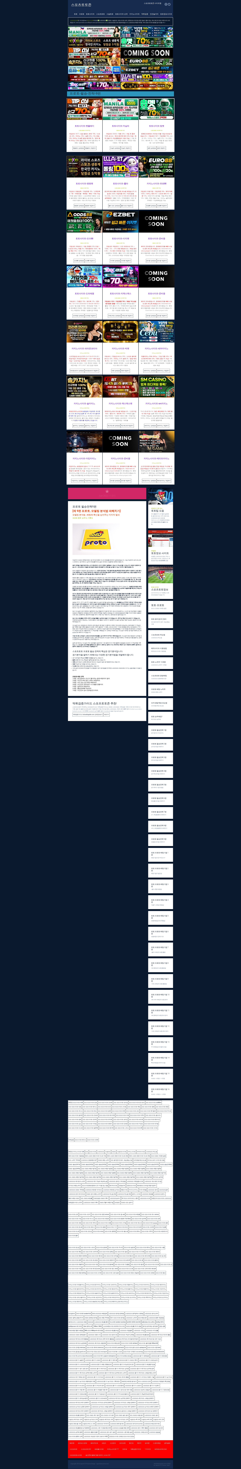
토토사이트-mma (98, 1231)
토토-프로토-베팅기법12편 (76, 1177)
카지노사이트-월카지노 (127, 1289)
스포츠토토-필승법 (154, 1432)
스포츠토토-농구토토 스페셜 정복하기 (103, 1407)
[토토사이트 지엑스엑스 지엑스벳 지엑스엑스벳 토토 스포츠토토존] (94, 86)
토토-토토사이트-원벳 (148, 1107)
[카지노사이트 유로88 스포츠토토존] (146, 62)
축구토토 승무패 (158, 1177)
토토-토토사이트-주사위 (116, 1247)
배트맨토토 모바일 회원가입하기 (146, 1185)
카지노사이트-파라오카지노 (112, 1297)
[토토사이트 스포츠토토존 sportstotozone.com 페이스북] (166, 5)
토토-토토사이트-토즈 (104, 1107)
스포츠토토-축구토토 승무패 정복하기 (119, 1398)
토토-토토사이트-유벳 (118, 1111)
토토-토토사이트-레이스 (90, 1107)
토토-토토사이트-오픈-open (111, 1273)
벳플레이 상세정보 (78, 148)
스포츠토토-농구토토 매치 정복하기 (125, 1407)
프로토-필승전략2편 (87, 1164)
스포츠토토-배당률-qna (142, 1335)
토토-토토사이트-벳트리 (153, 1252)
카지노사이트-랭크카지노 (111, 1289)
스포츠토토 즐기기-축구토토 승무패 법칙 (142, 1368)
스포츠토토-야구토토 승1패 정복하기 (101, 1402)
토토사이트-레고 (123, 1227)
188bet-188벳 (97, 1326)
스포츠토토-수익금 (139, 1330)
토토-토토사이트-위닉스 (75, 1111)
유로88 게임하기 (162, 206)
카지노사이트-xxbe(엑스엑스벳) (93, 1302)
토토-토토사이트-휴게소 (143, 1247)
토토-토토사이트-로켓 (153, 1218)
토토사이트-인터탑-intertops (76, 1347)
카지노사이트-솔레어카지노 (111, 1293)
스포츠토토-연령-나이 (94, 1335)
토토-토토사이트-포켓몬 (147, 1273)
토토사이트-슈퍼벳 (92, 1140)
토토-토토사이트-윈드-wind (110, 1268)
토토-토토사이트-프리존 (152, 1264)
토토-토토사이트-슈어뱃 (94, 1273)
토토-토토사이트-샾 (166, 1264)
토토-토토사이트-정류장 (106, 1252)
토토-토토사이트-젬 (137, 1260)
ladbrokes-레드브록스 (148, 1322)
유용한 (160, 555)
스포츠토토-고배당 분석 (141, 1432)
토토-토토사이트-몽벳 (74, 1119)
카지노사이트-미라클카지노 (76, 1285)
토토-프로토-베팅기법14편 (110, 1177)
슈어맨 (147, 1443)
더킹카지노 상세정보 (78, 481)
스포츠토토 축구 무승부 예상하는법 (97, 1181)
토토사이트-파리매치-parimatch (114, 1347)
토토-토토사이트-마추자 (137, 1115)
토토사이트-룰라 (73, 1235)
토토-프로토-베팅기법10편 (141, 1173)
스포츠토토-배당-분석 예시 (152, 1424)
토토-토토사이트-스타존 (119, 1107)
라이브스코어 (82, 1443)
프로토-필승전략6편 (140, 1164)
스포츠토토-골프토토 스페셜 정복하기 (125, 1411)
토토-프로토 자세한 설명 (158, 1156)
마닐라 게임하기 (126, 148)
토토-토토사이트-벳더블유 (148, 1111)
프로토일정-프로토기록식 (100, 1198)
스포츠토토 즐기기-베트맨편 (159, 1356)
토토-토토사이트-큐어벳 (105, 1119)
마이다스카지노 (133, 1190)
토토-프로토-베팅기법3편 (121, 1168)
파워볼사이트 (99, 1449)
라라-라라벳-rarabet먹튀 (83, 1313)
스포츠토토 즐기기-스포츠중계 (115, 1385)
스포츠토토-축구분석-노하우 (76, 1181)
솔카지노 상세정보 (78, 426)
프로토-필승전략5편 (127, 1164)
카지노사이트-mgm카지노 (94, 1293)
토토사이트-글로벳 (101, 1247)
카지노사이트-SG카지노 (145, 1297)
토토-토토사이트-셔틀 (158, 1247)
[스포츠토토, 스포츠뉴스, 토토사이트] (160, 496)
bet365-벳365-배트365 (134, 1322)
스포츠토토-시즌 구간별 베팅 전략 (101, 1428)
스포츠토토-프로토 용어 (151, 1415)
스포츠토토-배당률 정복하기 (76, 1415)
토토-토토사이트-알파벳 (75, 1115)
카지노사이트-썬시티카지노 (94, 1289)
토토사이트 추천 (120, 134)
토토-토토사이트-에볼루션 (76, 1264)
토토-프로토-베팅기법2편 (105, 1168)
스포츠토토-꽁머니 (159, 1194)
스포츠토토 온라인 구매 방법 (117, 1181)
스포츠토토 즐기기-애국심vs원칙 (78, 1398)
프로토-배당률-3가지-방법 (133, 1326)
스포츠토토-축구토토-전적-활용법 (78, 1339)
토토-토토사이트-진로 (90, 1102)
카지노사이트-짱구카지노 (93, 1285)
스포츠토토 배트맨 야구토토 (93, 1190)
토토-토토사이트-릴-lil (137, 1264)
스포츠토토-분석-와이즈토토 (76, 1194)
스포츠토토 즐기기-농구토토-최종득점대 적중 (81, 1381)
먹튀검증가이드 (136, 1449)
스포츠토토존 (74, 20)
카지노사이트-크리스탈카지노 (77, 1297)
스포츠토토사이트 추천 (84, 134)
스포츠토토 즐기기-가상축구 (151, 1385)
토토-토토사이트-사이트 (150, 1128)
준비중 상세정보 (151, 261)
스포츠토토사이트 (145, 1198)
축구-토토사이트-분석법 (117, 1318)
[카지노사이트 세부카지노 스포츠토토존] (146, 32)
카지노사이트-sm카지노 (127, 1293)
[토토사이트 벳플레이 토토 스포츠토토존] (94, 53)
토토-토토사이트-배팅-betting (77, 1273)
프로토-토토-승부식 (127, 1202)
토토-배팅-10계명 (104, 1318)
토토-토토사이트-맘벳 (104, 1111)
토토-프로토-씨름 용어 (136, 1415)
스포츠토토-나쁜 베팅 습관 (124, 1432)
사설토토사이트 (121, 1152)
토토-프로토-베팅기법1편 (89, 1168)
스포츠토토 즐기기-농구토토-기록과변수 (108, 1381)
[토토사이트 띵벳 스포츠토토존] (146, 42)
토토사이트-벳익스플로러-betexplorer (104, 1356)
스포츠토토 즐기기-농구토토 (164, 1377)
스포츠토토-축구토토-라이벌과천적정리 (126, 1339)
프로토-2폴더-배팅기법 (106, 1202)
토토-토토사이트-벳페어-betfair (77, 1256)
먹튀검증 (144, 14)
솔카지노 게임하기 (90, 426)
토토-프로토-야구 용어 (107, 1415)
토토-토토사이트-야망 (91, 1264)
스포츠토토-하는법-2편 (109, 1194)
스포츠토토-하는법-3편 (124, 1194)
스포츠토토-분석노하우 (151, 1313)
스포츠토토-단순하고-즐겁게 (141, 1390)
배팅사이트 (124, 1190)
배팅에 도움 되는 (160, 516)
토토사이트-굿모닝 (86, 1231)
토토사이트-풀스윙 (122, 1231)
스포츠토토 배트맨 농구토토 (111, 1190)
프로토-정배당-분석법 (91, 1318)
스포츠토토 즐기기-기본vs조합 (161, 1390)
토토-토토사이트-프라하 (90, 1119)
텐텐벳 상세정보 (79, 206)
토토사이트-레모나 (89, 1227)
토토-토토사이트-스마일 (119, 1223)
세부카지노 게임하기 (163, 371)
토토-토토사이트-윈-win (75, 1227)
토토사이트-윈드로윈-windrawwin (154, 1352)
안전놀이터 (154, 14)
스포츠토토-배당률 (147, 1194)
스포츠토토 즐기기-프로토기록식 (128, 1360)
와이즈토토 (94, 1443)
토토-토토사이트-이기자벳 (136, 1252)
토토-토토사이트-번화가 (105, 1124)
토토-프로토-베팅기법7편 (92, 1173)
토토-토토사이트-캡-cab (118, 1214)
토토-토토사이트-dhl (136, 1128)
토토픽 (124, 1449)
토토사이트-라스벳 (73, 1231)
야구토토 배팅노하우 (74, 1185)
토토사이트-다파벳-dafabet (129, 1343)
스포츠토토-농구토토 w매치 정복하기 (148, 1407)
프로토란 (90, 1322)
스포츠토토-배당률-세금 (111, 1330)
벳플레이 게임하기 (90, 148)
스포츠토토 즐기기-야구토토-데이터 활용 (117, 1377)
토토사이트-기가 (112, 1227)
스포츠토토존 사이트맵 (152, 3)
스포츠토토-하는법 (151, 1152)
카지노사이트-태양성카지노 (76, 1293)
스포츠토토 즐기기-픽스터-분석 (95, 1385)
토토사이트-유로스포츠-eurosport (97, 1352)
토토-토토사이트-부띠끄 (90, 1223)
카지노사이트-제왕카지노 (142, 1289)
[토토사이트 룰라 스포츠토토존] (146, 78)
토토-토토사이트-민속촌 (120, 1124)
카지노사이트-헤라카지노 (158, 1285)
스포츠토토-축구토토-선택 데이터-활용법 (102, 1339)
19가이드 (148, 1449)
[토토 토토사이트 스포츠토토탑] (160, 575)
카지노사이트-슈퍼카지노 (109, 1285)
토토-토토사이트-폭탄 (74, 1252)
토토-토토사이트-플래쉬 (151, 1260)
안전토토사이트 (131, 1185)
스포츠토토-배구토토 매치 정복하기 (78, 1411)
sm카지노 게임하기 (163, 426)
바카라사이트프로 (161, 1449)
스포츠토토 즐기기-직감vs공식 (97, 1394)
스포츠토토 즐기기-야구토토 (95, 1377)
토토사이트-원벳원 (110, 1231)
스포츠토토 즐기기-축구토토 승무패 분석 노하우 (112, 1373)
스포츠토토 (100, 14)
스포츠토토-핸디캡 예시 (117, 1424)
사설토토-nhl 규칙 (146, 1419)
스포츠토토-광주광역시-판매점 (134, 1313)
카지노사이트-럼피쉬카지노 (76, 1289)
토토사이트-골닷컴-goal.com (77, 1352)
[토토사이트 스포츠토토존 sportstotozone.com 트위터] (169, 5)
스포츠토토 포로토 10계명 (76, 1190)
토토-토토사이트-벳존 (162, 1107)
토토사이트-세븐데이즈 (161, 1231)
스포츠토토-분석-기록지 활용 (139, 1428)
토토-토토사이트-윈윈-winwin (100, 1214)
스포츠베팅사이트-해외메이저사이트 (114, 1326)
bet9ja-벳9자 (160, 1322)
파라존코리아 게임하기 (92, 371)
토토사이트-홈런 (101, 1227)
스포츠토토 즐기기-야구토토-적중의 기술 (142, 1377)
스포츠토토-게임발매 (126, 1330)
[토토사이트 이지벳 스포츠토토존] (146, 70)
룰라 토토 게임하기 (126, 206)
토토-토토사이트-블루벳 (91, 1128)
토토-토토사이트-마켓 (74, 1268)
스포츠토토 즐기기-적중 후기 (76, 1390)
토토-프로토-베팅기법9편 (124, 1173)
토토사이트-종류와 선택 (75, 1436)
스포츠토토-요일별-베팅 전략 (120, 1428)
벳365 (139, 1443)
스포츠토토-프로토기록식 (90, 1202)
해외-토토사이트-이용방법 (76, 1156)
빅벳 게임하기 (125, 371)
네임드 (104, 1443)
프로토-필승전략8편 (166, 1164)
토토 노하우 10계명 (74, 1160)
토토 (75, 14)
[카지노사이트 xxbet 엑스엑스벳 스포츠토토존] (94, 78)
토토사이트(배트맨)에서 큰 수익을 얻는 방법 (95, 1185)
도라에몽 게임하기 (90, 316)
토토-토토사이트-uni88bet (153, 1102)
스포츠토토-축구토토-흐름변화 (97, 1343)
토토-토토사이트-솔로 (121, 1252)
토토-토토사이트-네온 (74, 1107)
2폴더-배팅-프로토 (73, 1198)
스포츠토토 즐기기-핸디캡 (109, 1360)
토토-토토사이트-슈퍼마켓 (90, 1252)
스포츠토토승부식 (115, 1198)
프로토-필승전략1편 (74, 1164)
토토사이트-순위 (121, 14)
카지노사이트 (134, 14)
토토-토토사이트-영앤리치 (107, 1260)
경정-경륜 (162, 1326)
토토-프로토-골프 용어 (122, 1415)
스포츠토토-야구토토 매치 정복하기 (147, 1402)
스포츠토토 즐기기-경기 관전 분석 (78, 1368)
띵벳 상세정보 (152, 148)
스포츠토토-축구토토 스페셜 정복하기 (143, 1398)
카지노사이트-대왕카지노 (126, 1285)
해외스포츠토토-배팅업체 (99, 1313)
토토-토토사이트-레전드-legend (129, 1273)
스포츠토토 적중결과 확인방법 (161, 1381)
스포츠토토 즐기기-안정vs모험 (77, 1394)
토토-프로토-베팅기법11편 (158, 1173)
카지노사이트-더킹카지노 (161, 1293)
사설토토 (110, 14)
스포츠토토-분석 (152, 1190)
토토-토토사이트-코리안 (120, 1119)
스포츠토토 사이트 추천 (157, 134)
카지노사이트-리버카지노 (142, 1285)
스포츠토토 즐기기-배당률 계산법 (145, 1364)
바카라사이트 (141, 1152)
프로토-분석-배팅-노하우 (94, 1194)
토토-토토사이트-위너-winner (150, 1214)
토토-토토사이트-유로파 (91, 1115)
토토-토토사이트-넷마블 (111, 1256)
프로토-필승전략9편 (74, 1168)
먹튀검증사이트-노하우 (75, 1202)
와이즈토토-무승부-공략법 (126, 1335)
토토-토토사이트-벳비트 (95, 1256)
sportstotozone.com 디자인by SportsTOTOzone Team (162, 1464)
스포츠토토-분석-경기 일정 (107, 1432)
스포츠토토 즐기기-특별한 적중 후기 (97, 1390)
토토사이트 (90, 14)
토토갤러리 (71, 1313)
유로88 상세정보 (151, 206)
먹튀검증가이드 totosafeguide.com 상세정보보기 (88, 714)
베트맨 (72, 1443)
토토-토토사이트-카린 (74, 1218)
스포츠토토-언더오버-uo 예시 (134, 1424)
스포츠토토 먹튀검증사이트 (135, 1181)
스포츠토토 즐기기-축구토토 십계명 (118, 1368)
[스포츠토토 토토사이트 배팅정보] (160, 538)
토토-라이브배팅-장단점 (124, 1356)
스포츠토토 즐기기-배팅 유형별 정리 (101, 1364)
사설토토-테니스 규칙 (88, 1424)
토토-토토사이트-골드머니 (153, 1115)
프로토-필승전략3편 (100, 1164)
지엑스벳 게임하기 (127, 316)
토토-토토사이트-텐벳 (74, 1260)
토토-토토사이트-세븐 (74, 1223)
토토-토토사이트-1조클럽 (122, 1264)
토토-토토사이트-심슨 (74, 1124)
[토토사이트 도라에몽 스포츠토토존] (94, 70)
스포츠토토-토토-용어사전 (109, 1335)
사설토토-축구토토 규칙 (75, 1419)
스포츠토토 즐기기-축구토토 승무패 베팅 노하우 (82, 1373)
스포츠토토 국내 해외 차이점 (153, 1181)
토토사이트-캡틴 (163, 1223)
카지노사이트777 (113, 1449)
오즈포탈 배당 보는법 (140, 1160)
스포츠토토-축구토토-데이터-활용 (160, 1335)
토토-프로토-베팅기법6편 (75, 1173)
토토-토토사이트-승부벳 (139, 1218)
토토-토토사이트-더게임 (90, 1124)
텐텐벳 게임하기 (90, 206)
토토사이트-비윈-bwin (153, 1347)
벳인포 (131, 1443)
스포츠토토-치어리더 (102, 1424)
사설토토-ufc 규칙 (158, 1419)
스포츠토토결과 (163, 1190)
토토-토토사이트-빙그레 (158, 1256)
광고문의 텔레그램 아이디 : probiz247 (98, 1455)
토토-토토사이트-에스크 (135, 1223)
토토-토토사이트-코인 (132, 1111)
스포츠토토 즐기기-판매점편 (141, 1356)
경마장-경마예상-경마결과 (150, 1326)
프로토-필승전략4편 (113, 1164)
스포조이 (113, 1443)
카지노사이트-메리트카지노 (144, 1293)
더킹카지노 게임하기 (91, 481)
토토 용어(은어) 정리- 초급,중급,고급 (121, 1160)
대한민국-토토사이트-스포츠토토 (161, 1198)
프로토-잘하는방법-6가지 (75, 1318)
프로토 (81, 14)
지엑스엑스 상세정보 (114, 316)
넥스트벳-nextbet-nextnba (118, 1322)
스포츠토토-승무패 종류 (75, 1432)
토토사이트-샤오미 (84, 1214)
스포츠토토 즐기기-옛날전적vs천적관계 (142, 1394)
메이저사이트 (113, 1185)
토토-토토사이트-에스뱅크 (90, 1260)
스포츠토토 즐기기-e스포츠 (76, 1385)
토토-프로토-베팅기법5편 (153, 1168)
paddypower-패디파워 (75, 1326)
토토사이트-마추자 (147, 1231)
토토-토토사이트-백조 (134, 1107)
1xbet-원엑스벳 (87, 1326)
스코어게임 (157, 1443)
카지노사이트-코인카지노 (94, 1297)
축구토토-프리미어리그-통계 (130, 1198)
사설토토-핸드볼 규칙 (74, 1424)
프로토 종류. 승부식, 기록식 (82, 518)
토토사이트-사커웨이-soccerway (133, 1352)
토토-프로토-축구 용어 (93, 1415)
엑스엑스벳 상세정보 (114, 426)
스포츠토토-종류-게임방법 (156, 1318)
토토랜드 (117, 1202)
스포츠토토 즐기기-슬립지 (76, 1360)
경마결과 (167, 1443)
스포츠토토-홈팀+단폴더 (91, 1432)
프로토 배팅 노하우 (103, 1160)
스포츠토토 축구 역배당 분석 (76, 1377)
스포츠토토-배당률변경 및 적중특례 (78, 1428)
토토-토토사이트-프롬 (104, 1223)
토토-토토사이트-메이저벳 (107, 1115)
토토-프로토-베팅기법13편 (93, 1177)
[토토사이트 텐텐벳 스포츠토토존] (94, 42)
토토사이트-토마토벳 (135, 1227)
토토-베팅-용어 (142, 1318)
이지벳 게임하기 (126, 261)
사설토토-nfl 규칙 (135, 1419)
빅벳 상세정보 (116, 371)
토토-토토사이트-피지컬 (151, 1124)
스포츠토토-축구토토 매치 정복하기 (78, 1402)
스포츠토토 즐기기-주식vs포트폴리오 (118, 1394)
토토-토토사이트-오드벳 (126, 1268)
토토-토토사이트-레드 (90, 1111)
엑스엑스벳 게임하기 (127, 426)
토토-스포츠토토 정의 (144, 1381)
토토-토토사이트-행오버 (126, 1256)
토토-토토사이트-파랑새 (102, 1218)
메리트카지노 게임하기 (164, 481)
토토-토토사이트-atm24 (123, 1260)
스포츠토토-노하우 (131, 1318)
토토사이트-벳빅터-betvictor (95, 1347)
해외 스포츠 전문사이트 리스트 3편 (139, 1156)
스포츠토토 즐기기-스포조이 (133, 1385)
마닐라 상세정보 (115, 148)
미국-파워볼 (142, 1190)
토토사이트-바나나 (88, 1218)
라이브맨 (122, 1443)
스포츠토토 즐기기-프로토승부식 (148, 1360)
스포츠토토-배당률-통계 (101, 1322)
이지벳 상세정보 (115, 261)
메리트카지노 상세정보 (149, 481)
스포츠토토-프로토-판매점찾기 (77, 1335)
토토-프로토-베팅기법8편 (108, 1173)
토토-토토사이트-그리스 (122, 1128)
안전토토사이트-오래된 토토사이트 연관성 (121, 1436)
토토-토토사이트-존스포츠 (137, 1102)
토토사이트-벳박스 (134, 1231)
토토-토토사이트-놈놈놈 (150, 1223)
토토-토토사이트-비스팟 (75, 1128)
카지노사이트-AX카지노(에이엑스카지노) (116, 1302)
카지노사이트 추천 (84, 356)
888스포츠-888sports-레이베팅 (94, 1330)
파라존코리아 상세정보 (77, 371)
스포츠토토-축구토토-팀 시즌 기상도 (150, 1339)
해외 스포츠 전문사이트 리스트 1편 (95, 1156)
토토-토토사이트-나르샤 (88, 1247)
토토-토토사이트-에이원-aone (91, 1268)
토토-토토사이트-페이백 (106, 1128)
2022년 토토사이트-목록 (75, 1102)
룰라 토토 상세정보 (114, 206)
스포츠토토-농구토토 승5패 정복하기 (79, 1407)
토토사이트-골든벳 (129, 1247)
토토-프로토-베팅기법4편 (137, 1168)
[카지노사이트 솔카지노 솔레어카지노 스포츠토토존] (94, 62)
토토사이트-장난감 (73, 1247)
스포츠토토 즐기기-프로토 (92, 1360)
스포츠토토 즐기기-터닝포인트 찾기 (123, 1364)
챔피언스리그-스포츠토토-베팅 (77, 1322)
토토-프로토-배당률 (86, 1198)
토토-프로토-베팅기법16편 (144, 1177)
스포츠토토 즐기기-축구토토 (98, 1368)
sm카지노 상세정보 (150, 426)
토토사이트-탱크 (160, 1273)
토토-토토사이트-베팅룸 (133, 1214)
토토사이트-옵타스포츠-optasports (135, 1347)
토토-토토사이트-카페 (122, 1115)
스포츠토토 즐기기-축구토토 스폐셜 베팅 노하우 (142, 1373)
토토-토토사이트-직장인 (136, 1124)
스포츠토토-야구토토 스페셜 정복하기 (125, 1402)
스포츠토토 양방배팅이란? (89, 1160)
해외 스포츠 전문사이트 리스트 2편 (117, 1156)
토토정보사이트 (166, 14)
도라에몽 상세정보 (78, 316)
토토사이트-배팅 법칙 (113, 1343)
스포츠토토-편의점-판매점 (116, 1313)
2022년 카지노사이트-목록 (76, 1152)
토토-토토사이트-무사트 (164, 1111)
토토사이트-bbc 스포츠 (115, 1352)
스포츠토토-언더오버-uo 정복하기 (148, 1411)
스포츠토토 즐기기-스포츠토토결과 (78, 1364)
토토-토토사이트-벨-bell (106, 1264)
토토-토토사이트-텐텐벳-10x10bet (120, 1218)
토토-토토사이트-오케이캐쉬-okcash (145, 1268)
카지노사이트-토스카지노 (128, 1297)
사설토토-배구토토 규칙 (106, 1419)
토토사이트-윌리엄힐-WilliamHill (148, 1343)
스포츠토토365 (86, 1449)
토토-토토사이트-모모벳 (105, 1102)
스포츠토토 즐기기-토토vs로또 (98, 1398)
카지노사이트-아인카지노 (158, 1289)
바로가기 (106, 714)
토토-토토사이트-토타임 (121, 1102)
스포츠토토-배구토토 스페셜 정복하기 (102, 1411)
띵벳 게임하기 (161, 148)
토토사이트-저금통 (160, 1227)
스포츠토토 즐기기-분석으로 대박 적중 (120, 1390)
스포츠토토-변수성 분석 (156, 1428)
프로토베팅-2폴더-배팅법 (75, 1330)
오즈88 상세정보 (79, 261)
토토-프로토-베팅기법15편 (127, 1177)
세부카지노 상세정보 (150, 371)
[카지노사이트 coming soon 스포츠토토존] (146, 53)
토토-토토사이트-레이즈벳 (142, 1256)
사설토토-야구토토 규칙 (121, 1419)
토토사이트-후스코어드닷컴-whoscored (80, 1356)
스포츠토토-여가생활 (152, 1330)
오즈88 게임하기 (90, 261)
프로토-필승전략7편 (153, 1164)
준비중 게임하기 (162, 261)
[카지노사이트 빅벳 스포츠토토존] (146, 86)
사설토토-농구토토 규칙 (91, 1419)
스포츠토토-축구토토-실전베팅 (77, 1343)
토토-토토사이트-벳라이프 (152, 1119)
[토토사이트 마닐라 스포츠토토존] (94, 32)
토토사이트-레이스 (80, 1140)
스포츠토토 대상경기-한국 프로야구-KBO (96, 1436)
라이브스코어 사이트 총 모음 (156, 1160)
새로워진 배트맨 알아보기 (129, 1381)
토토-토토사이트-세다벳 (136, 1119)
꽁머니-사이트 (136, 1194)
